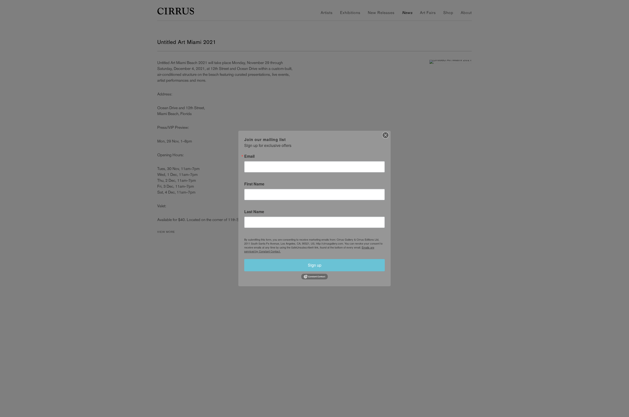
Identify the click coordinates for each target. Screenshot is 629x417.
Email (249, 156)
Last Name (254, 212)
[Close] (385, 135)
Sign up (314, 265)
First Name (254, 184)
